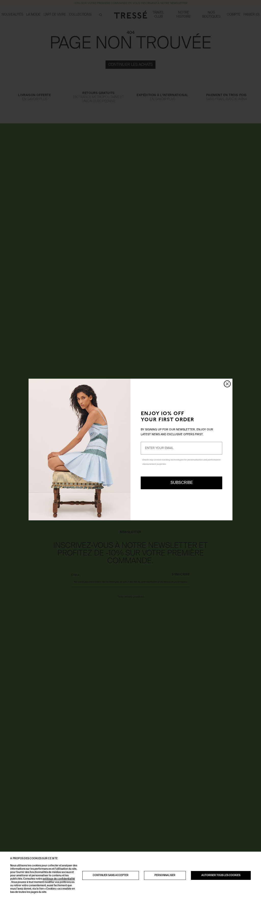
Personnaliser (164, 875)
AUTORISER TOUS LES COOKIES (220, 875)
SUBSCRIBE (182, 483)
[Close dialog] (227, 384)
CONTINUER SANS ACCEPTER (110, 875)
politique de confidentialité (59, 879)
